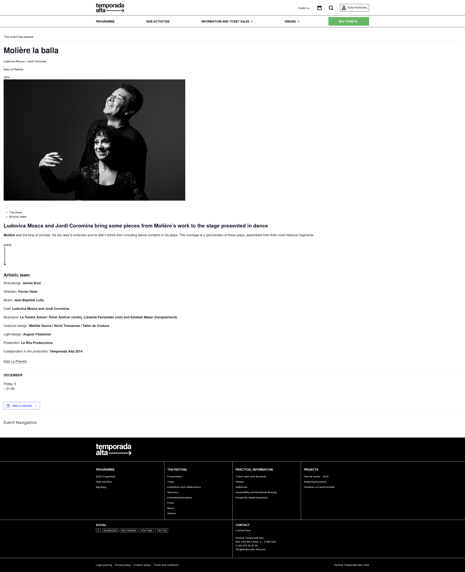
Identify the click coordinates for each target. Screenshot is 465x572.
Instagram (129, 530)
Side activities (157, 21)
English (303, 8)
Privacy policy (123, 565)
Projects (311, 469)
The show (15, 212)
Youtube (146, 530)
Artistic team (17, 216)
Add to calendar (22, 405)
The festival (177, 469)
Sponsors (172, 492)
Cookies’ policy (142, 565)
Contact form (243, 530)
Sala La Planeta (13, 69)
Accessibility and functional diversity (256, 492)
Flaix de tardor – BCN (316, 476)
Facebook (110, 530)
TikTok (161, 530)
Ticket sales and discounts (251, 476)
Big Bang (101, 487)
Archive (171, 513)
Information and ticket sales (225, 21)
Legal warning (104, 565)
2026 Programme (105, 476)
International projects (179, 497)
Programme (105, 21)
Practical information (254, 469)
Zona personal (357, 7)
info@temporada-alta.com (250, 549)
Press (170, 503)
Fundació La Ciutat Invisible (319, 487)
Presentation (174, 476)
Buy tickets (348, 21)
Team (170, 482)
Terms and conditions (165, 565)
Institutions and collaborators (184, 487)
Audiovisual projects (315, 482)
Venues (290, 21)
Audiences (241, 487)
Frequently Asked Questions (252, 497)
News (170, 508)
